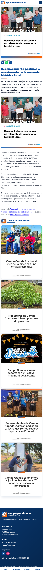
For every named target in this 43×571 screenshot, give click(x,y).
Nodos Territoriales (9, 542)
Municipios (16, 569)
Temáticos (27, 569)
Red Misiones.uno (8, 532)
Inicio (5, 569)
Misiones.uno (7, 529)
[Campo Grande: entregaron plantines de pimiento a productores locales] (21, 306)
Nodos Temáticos (8, 545)
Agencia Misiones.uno (10, 535)
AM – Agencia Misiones (19, 215)
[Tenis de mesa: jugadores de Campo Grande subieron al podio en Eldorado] (21, 415)
